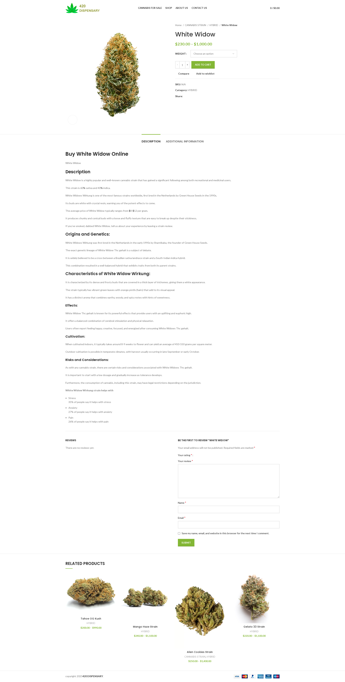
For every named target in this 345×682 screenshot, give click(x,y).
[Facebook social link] (186, 96)
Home (178, 25)
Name (182, 502)
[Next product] (278, 25)
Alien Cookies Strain (200, 652)
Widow (101, 153)
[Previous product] (270, 25)
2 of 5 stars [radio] (200, 455)
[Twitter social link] (190, 96)
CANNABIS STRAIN (196, 25)
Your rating (185, 455)
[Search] (261, 8)
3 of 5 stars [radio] (202, 455)
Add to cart (203, 64)
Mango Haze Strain (145, 626)
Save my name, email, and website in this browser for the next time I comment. (225, 533)
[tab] (151, 139)
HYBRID (214, 25)
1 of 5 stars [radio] (197, 455)
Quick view (113, 586)
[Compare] (113, 578)
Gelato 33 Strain (254, 626)
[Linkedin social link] (198, 96)
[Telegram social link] (202, 96)
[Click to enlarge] (72, 119)
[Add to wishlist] (113, 594)
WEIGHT (180, 53)
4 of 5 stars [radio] (205, 455)
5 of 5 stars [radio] (208, 455)
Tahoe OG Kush (91, 618)
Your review (185, 461)
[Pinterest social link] (194, 96)
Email (181, 517)
